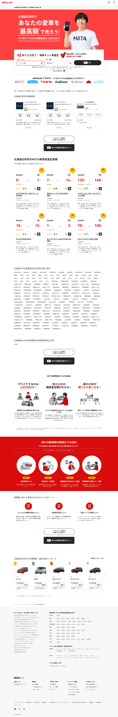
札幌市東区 (34, 272)
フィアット (97, 657)
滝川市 (70, 278)
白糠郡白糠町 (84, 326)
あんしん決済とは (57, 71)
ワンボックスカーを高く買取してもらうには (23, 641)
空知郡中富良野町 (30, 302)
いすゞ (65, 651)
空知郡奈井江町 (75, 293)
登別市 (15, 281)
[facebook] (15, 709)
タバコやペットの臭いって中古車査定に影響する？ (25, 632)
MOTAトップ (16, 604)
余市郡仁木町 (36, 293)
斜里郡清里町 (36, 311)
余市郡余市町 (45, 293)
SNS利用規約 (52, 702)
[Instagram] (24, 709)
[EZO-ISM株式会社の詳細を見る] (89, 115)
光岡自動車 (59, 651)
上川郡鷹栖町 (26, 299)
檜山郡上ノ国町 (85, 284)
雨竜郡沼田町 (17, 299)
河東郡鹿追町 (58, 320)
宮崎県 (83, 639)
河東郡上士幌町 (48, 320)
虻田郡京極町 (47, 290)
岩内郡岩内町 (77, 290)
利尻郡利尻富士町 (86, 308)
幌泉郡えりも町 (95, 317)
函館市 (15, 275)
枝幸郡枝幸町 (47, 308)
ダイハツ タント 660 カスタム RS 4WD (59, 240)
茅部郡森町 (46, 284)
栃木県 (84, 621)
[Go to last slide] (13, 575)
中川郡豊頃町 (64, 323)
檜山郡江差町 (75, 284)
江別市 (21, 278)
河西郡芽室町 (86, 320)
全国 (28, 604)
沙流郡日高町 (47, 317)
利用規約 (44, 702)
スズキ (92, 649)
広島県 (63, 633)
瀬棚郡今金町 (36, 287)
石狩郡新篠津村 (65, 281)
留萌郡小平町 (47, 305)
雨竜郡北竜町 (97, 296)
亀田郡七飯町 (28, 284)
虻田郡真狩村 (17, 290)
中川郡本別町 (73, 323)
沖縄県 (58, 642)
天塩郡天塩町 (96, 305)
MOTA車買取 (23, 604)
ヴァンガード (92, 579)
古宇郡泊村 (86, 290)
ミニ (71, 657)
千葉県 (69, 621)
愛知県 (58, 627)
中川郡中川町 (29, 305)
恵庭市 (21, 281)
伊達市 (27, 281)
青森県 (58, 618)
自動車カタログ (72, 684)
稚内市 (90, 275)
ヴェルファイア (56, 579)
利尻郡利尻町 (76, 308)
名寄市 (46, 278)
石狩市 (41, 281)
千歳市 (64, 278)
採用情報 (28, 702)
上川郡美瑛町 (93, 299)
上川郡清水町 (77, 320)
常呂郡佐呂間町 (77, 311)
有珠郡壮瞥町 (75, 314)
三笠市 (52, 278)
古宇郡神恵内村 (95, 290)
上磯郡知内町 (93, 281)
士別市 (40, 278)
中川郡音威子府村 (18, 305)
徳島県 (73, 636)
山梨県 (58, 624)
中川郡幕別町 (45, 323)
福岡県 (58, 639)
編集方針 (99, 702)
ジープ (66, 657)
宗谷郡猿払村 (17, 308)
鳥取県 (68, 633)
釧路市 (40, 275)
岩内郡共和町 (67, 290)
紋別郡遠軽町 (86, 311)
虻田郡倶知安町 (58, 290)
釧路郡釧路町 (26, 326)
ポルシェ (92, 655)
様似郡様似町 (85, 317)
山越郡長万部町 (65, 284)
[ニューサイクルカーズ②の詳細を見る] (28, 115)
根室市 (58, 278)
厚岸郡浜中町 (45, 326)
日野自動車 (71, 651)
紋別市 (33, 278)
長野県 (63, 624)
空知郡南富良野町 (41, 302)
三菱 (87, 649)
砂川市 (76, 278)
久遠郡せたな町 (46, 287)
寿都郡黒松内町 (75, 287)
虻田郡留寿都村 (27, 290)
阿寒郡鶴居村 (75, 326)
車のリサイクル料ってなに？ (20, 645)
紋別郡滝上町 (17, 314)
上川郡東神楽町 (37, 299)
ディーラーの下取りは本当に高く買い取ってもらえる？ (26, 624)
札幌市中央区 (17, 272)
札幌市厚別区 (78, 272)
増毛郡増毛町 (38, 305)
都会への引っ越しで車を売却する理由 (22, 647)
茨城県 (89, 621)
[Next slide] (104, 575)
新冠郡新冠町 (66, 317)
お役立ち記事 (71, 694)
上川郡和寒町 (61, 302)
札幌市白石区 (43, 272)
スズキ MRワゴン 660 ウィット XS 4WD (27, 194)
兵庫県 (63, 630)
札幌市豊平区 (52, 272)
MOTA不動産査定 (90, 684)
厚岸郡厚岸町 (36, 326)
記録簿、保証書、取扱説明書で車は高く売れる (24, 619)
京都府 (68, 630)
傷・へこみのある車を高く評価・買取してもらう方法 (25, 637)
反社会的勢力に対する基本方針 (79, 702)
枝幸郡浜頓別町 (27, 308)
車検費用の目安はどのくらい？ (21, 650)
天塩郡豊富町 (57, 308)
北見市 (52, 275)
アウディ (86, 655)
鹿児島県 (88, 639)
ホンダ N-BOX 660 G (23, 239)
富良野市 (95, 278)
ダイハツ (97, 649)
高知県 (68, 636)
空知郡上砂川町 (86, 293)
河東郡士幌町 (38, 320)
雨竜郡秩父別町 (78, 296)
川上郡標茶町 (55, 326)
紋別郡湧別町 (96, 311)
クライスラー (59, 657)
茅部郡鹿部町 (37, 284)
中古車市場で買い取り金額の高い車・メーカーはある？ (26, 621)
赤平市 (27, 278)
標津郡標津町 (28, 328)
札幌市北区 (26, 272)
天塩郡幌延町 (46, 328)
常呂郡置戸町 (66, 311)
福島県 (83, 618)
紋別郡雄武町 (46, 314)
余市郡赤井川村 (55, 293)
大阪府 (58, 630)
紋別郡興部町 (26, 314)
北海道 (15, 344)
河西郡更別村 (17, 323)
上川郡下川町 (80, 302)
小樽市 (21, 275)
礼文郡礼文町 (66, 308)
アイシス (18, 579)
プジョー (81, 657)
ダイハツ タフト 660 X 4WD (88, 239)
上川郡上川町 (75, 299)
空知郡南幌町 (65, 293)
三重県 (73, 627)
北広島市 (34, 281)
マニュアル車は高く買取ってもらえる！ (22, 628)
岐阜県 (68, 627)
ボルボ (75, 657)
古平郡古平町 (26, 293)
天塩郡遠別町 (86, 305)
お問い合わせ (37, 702)
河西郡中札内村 (96, 320)
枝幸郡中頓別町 (38, 308)
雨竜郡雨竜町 (87, 296)
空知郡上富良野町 (18, 302)
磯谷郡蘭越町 (85, 287)
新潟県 (68, 624)
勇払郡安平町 (28, 317)
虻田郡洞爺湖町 (18, 317)
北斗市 (47, 281)
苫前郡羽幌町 (66, 305)
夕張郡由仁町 (96, 293)
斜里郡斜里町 (26, 311)
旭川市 (27, 275)
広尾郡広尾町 (36, 323)
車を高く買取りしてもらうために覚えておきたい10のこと (26, 617)
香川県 (63, 636)
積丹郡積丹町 (17, 293)
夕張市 (58, 275)
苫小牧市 (83, 275)
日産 (69, 649)
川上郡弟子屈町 (65, 326)
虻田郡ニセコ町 (95, 287)
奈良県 (78, 630)
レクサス (63, 649)
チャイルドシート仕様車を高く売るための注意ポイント (26, 630)
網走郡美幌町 (97, 308)
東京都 (58, 621)
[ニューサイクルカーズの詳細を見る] (59, 115)
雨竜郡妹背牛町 (67, 296)
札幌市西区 (70, 272)
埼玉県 (74, 621)
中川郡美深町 (90, 302)
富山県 (73, 624)
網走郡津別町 (17, 311)
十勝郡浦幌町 (17, 326)
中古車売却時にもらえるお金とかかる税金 (23, 643)
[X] (19, 709)
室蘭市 (33, 275)
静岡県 (63, 627)
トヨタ (58, 649)
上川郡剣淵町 (71, 302)
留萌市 (77, 275)
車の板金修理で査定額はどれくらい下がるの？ (24, 639)
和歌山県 (83, 630)
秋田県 (68, 618)
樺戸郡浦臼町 (45, 296)
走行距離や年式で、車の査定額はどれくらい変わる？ (25, 626)
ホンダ (73, 649)
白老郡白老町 (84, 314)
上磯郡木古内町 (18, 284)
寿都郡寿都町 (65, 287)
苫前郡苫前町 (57, 305)
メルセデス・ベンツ (61, 655)
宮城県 (73, 618)
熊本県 (73, 639)
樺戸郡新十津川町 (56, 296)
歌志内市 (82, 278)
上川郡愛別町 (65, 299)
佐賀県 (63, 639)
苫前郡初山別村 (77, 305)
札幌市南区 (61, 272)
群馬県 (79, 621)
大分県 (78, 639)
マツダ (78, 649)
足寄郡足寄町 (83, 323)
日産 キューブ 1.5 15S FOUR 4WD (57, 194)
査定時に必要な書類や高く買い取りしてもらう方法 (25, 615)
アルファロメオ (89, 657)
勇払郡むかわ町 (38, 317)
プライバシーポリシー (63, 702)
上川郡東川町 (84, 299)
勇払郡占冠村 (52, 302)
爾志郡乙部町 (17, 287)
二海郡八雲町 (55, 284)
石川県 (78, 624)
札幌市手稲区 (88, 272)
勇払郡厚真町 (93, 314)
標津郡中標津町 (18, 328)
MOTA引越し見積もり (91, 687)
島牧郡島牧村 (56, 287)
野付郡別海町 (93, 326)
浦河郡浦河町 (76, 317)
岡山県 (58, 633)
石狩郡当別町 (54, 281)
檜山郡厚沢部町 (95, 284)
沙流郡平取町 (57, 317)
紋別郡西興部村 (37, 314)
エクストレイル (74, 579)
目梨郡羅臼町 (37, 328)
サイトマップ (17, 705)
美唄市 (96, 275)
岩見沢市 (64, 275)
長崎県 (68, 639)
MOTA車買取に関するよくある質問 (57, 666)
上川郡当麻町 (46, 299)
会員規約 (91, 702)
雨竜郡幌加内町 (57, 328)
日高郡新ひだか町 (18, 320)
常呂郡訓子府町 (57, 311)
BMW (81, 655)
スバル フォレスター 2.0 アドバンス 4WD (89, 194)
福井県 (83, 624)
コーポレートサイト (18, 702)
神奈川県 (63, 621)
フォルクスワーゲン (73, 655)
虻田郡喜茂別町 (38, 290)
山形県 (78, 618)
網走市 (71, 275)
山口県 (78, 633)
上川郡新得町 (67, 320)
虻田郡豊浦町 (65, 314)
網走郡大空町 (56, 314)
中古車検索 (53, 684)
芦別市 (15, 278)
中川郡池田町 (55, 323)
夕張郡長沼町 (17, 296)
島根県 (73, 633)
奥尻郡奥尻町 (26, 287)
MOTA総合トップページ (20, 684)
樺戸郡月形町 (36, 296)
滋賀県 (73, 630)
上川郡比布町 (56, 299)
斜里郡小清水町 (46, 311)
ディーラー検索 (54, 687)
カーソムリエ (89, 689)
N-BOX (36, 579)
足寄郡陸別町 (92, 323)
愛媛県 (58, 636)
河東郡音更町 (29, 320)
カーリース (53, 689)
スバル (83, 649)
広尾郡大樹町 (26, 323)
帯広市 (46, 275)
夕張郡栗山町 (26, 296)
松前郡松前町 (74, 281)
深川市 (89, 278)
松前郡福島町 (84, 281)
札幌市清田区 (97, 272)
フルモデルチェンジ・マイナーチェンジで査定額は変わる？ (27, 634)
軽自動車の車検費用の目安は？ (21, 652)
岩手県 (63, 618)
